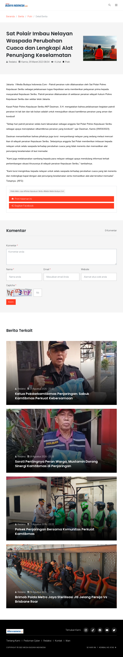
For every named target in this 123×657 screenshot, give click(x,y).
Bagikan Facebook (23, 205)
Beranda (10, 16)
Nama (10, 269)
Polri (30, 16)
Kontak (58, 640)
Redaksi (22, 388)
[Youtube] (107, 630)
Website (85, 269)
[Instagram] (86, 630)
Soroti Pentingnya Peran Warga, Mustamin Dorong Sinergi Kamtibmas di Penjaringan (56, 463)
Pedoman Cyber (32, 640)
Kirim (11, 302)
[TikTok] (93, 630)
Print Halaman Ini (23, 199)
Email (47, 269)
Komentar (12, 245)
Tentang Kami (13, 640)
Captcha (11, 285)
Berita (21, 16)
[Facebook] (100, 630)
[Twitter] (114, 630)
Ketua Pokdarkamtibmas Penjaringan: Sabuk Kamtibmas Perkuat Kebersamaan (52, 395)
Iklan (68, 640)
